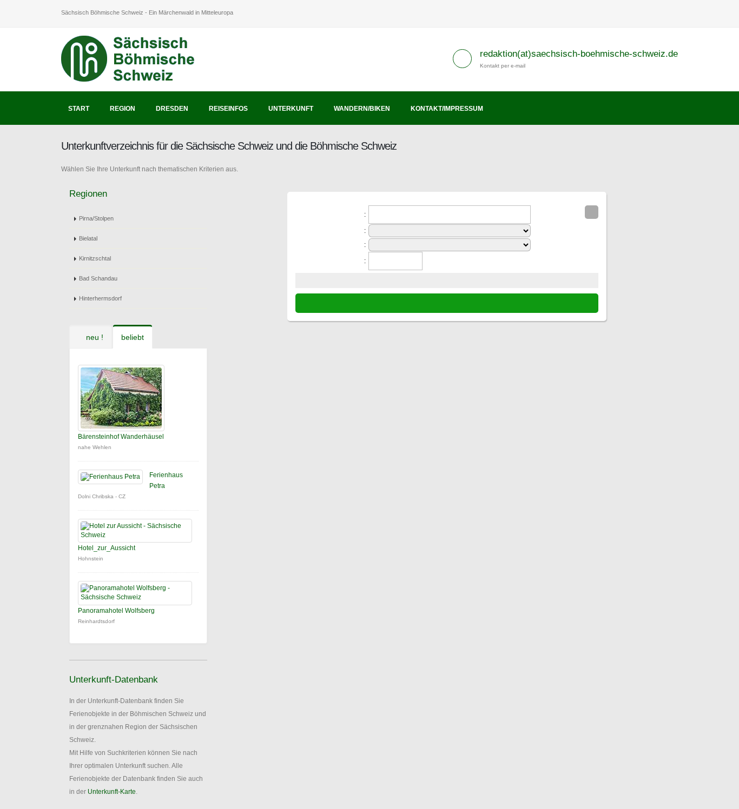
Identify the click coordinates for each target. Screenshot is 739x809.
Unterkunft (290, 108)
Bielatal (88, 238)
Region (122, 108)
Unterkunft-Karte (112, 791)
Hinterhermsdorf (100, 298)
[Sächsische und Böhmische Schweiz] (134, 59)
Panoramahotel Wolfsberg (116, 610)
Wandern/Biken (362, 108)
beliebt (132, 337)
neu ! (93, 337)
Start (78, 108)
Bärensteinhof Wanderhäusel (121, 436)
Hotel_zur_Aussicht (106, 548)
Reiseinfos (228, 108)
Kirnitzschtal (95, 258)
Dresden (172, 108)
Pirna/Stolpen (96, 218)
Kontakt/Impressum (447, 108)
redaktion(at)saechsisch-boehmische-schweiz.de (579, 54)
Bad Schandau (98, 278)
